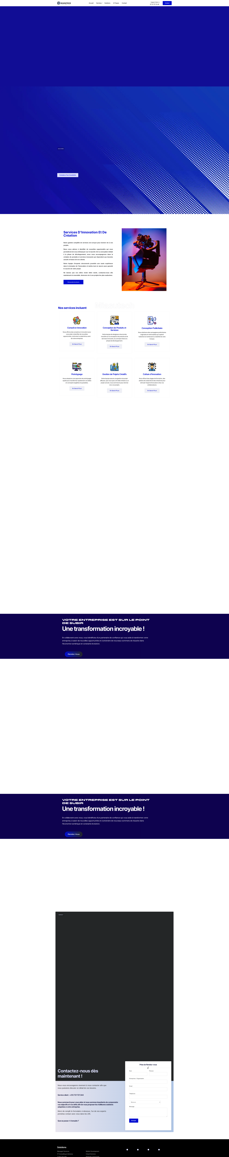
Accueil (91, 3)
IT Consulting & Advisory (65, 1154)
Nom (130, 1071)
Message (131, 1106)
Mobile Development (92, 1151)
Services (99, 3)
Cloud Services (91, 1154)
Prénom (151, 1071)
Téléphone (132, 1093)
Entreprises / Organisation (136, 1078)
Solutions (107, 3)
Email (130, 1086)
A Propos (116, 3)
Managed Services (63, 1151)
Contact (124, 3)
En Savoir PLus (77, 344)
